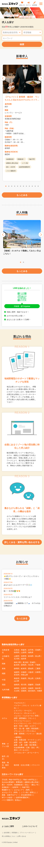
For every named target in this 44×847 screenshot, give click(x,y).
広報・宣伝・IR (32, 747)
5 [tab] (17, 186)
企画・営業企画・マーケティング (27, 740)
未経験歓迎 (18, 784)
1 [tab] (6, 186)
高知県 (37, 684)
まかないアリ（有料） (10, 792)
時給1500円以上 (15, 779)
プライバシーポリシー (27, 832)
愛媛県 (30, 684)
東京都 (25, 662)
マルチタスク (19, 703)
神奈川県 (17, 662)
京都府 (23, 672)
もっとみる (22, 195)
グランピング (19, 731)
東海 (3, 668)
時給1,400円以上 (29, 779)
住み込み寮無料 (8, 782)
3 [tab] (12, 186)
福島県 (30, 652)
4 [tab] (14, 186)
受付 (15, 750)
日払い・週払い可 (31, 784)
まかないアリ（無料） (22, 789)
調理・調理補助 (20, 718)
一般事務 (17, 737)
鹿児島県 (31, 690)
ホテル (4, 718)
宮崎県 (23, 690)
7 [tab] (23, 186)
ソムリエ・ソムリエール (23, 715)
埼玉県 (30, 665)
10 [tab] (32, 186)
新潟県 (30, 656)
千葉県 (37, 665)
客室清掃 (34, 728)
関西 (3, 673)
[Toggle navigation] (41, 3)
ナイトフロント (20, 723)
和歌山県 (24, 674)
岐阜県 (23, 668)
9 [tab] (29, 186)
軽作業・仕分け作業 (21, 765)
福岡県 (16, 688)
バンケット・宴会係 (34, 733)
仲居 (36, 715)
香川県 (23, 684)
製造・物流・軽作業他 (5, 765)
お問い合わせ (21, 836)
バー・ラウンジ (34, 723)
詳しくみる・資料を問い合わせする (22, 542)
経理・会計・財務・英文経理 (25, 742)
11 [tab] (35, 186)
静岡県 (16, 668)
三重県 (37, 668)
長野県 (23, 656)
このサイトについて (29, 826)
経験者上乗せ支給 (31, 782)
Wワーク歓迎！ (8, 797)
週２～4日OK (7, 784)
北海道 (16, 650)
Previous (3, 78)
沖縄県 (39, 690)
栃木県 (16, 665)
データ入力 (23, 750)
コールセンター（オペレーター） (27, 752)
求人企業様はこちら (8, 836)
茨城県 (32, 662)
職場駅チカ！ (7, 789)
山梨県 (16, 656)
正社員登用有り (27, 795)
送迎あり (18, 800)
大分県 (16, 690)
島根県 (23, 678)
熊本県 (37, 688)
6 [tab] (20, 186)
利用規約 (15, 832)
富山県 (37, 656)
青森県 (23, 650)
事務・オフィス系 (5, 744)
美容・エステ (29, 726)
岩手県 (30, 650)
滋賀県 (16, 672)
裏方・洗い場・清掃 (21, 728)
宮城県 (37, 650)
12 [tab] (38, 186)
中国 (3, 679)
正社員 (4, 779)
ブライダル (30, 731)
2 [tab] (9, 186)
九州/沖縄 (5, 689)
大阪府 (30, 672)
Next (40, 78)
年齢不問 (25, 787)
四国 (3, 684)
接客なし (33, 792)
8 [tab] (26, 186)
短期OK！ (16, 787)
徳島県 (16, 684)
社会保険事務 (19, 747)
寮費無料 (19, 782)
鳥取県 (16, 678)
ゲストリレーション (21, 720)
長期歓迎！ (6, 787)
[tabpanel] (22, 123)
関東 (3, 663)
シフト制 (24, 792)
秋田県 (16, 652)
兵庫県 (37, 672)
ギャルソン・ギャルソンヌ (24, 713)
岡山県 (30, 678)
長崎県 (30, 688)
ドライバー (35, 765)
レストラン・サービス (22, 710)
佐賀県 (23, 688)
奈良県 (16, 674)
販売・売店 (18, 726)
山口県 (16, 681)
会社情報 (7, 832)
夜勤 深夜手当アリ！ (10, 795)
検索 (22, 44)
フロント (31, 718)
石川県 (16, 658)
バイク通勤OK (7, 800)
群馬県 (23, 665)
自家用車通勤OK (22, 797)
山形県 (23, 652)
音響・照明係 (19, 733)
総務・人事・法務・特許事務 (25, 745)
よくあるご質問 (8, 826)
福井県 (23, 658)
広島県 (37, 678)
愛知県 (30, 668)
